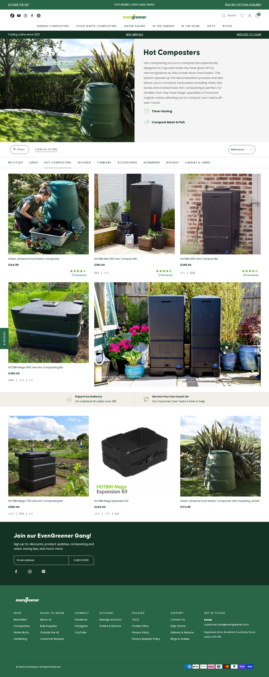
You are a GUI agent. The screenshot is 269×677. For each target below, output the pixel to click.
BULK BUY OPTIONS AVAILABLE (243, 4)
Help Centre (178, 626)
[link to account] (249, 15)
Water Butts (21, 632)
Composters (22, 626)
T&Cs (135, 619)
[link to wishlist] (242, 15)
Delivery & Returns (182, 632)
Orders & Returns (110, 626)
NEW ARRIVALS (134, 34)
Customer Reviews (52, 639)
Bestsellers (20, 619)
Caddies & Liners (197, 162)
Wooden (84, 162)
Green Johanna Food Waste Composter (33, 259)
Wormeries (151, 162)
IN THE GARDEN (163, 26)
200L (106, 273)
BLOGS (227, 26)
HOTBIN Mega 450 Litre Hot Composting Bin (35, 367)
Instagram (81, 626)
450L (11, 380)
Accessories (127, 162)
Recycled (15, 162)
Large (33, 162)
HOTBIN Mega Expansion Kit (111, 501)
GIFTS (211, 26)
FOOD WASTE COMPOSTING (96, 26)
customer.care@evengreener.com (226, 624)
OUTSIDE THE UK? (18, 4)
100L (96, 273)
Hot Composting (57, 162)
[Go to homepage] (134, 17)
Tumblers (104, 162)
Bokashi (172, 162)
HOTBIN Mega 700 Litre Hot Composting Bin (35, 501)
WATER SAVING (134, 26)
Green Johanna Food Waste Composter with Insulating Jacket (220, 501)
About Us (45, 619)
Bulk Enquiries (48, 626)
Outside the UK (49, 632)
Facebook (81, 619)
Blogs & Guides (180, 639)
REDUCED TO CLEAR (249, 34)
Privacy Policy (140, 632)
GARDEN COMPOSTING (53, 26)
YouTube (80, 632)
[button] (4, 338)
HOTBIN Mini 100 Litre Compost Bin (115, 259)
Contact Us (178, 619)
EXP (31, 380)
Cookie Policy (140, 626)
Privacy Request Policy (146, 639)
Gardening (20, 639)
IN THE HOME (191, 26)
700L (21, 380)
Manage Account (110, 619)
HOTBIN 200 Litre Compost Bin (199, 259)
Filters (21, 149)
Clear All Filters (46, 149)
